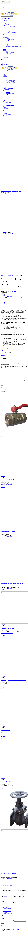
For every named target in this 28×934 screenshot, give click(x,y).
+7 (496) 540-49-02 (5, 884)
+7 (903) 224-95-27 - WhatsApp (7, 885)
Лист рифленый (9, 31)
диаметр (2, 291)
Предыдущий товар (5, 193)
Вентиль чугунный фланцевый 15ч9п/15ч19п (13, 680)
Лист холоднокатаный (11, 32)
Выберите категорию (5, 18)
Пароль (3, 923)
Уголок (4, 54)
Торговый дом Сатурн (9, 896)
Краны (9, 43)
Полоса (4, 33)
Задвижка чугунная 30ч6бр (8, 873)
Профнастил (6, 36)
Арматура (5, 20)
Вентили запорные (12, 40)
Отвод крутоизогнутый (7, 628)
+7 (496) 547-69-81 (5, 883)
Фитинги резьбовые (10, 47)
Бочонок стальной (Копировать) (8, 275)
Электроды (5, 57)
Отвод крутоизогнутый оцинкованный (12, 583)
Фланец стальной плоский (8, 531)
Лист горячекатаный (10, 26)
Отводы (7, 45)
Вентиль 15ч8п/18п (6, 782)
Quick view (3, 487)
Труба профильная (10, 53)
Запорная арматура (10, 39)
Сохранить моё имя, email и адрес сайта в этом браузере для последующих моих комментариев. (14, 388)
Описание (5, 301)
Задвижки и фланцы (12, 41)
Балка (4, 21)
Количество (4, 292)
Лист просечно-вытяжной (11, 30)
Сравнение (3, 295)
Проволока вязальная (8, 34)
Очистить (14, 291)
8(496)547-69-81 (4, 4)
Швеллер (5, 56)
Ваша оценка (4, 369)
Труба (4, 50)
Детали (4, 302)
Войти (2, 925)
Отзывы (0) (5, 303)
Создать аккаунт (15, 929)
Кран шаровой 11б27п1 (7, 479)
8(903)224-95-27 (4, 5)
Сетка (4, 49)
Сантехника (5, 37)
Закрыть (2, 901)
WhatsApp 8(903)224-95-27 (6, 7)
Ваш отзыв (3, 372)
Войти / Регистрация (7, 913)
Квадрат (5, 23)
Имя (2, 383)
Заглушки (8, 38)
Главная (2, 191)
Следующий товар (5, 234)
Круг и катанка (6, 24)
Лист (4, 25)
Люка (7, 44)
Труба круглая (9, 51)
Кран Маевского (4, 232)
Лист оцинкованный (10, 28)
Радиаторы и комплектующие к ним (14, 46)
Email (2, 385)
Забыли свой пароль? (5, 928)
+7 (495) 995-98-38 (5, 881)
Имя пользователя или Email (7, 920)
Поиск (2, 59)
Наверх (2, 930)
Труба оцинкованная (10, 52)
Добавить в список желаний (7, 296)
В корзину (3, 294)
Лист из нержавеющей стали (12, 27)
